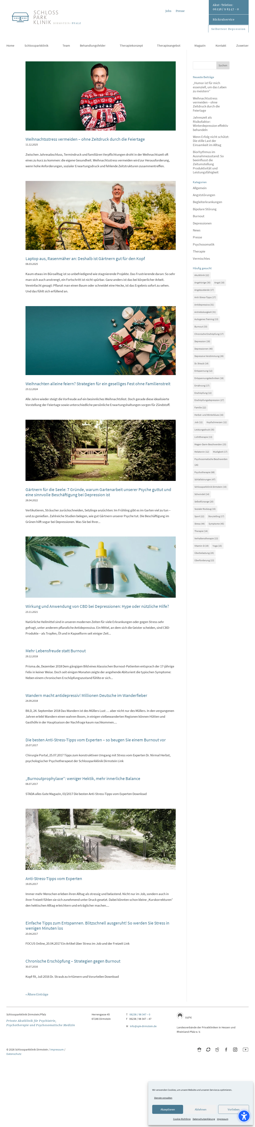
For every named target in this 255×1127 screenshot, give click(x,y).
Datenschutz (13, 1054)
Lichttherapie (203, 436)
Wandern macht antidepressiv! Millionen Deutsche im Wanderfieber (86, 695)
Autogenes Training (206, 319)
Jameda (217, 1049)
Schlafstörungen (205, 479)
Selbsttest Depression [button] (228, 29)
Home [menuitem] (10, 45)
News (196, 230)
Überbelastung (204, 552)
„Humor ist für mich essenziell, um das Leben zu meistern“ (210, 87)
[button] (223, 65)
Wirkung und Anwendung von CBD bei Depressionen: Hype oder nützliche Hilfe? (97, 606)
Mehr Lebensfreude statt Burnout (56, 650)
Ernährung (202, 385)
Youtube (245, 1049)
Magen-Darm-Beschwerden (210, 444)
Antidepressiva (204, 304)
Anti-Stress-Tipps (205, 297)
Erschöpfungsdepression (209, 400)
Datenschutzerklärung (204, 1118)
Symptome (216, 523)
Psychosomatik (203, 244)
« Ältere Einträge (37, 994)
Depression (202, 341)
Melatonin (201, 451)
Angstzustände (204, 289)
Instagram (235, 1049)
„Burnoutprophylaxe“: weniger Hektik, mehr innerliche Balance (83, 778)
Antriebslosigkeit (205, 311)
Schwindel (201, 494)
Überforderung (204, 560)
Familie (200, 407)
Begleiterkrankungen (207, 202)
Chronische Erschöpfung (209, 333)
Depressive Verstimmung (209, 356)
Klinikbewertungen (199, 1049)
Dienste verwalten (163, 1097)
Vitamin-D (201, 545)
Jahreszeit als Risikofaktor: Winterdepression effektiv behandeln (210, 123)
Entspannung (203, 370)
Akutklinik (201, 275)
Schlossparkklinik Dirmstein (210, 486)
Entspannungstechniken (209, 378)
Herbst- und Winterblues (209, 414)
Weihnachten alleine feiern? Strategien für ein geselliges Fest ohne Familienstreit (98, 383)
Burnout (198, 216)
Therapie (199, 251)
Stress (199, 523)
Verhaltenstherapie (206, 538)
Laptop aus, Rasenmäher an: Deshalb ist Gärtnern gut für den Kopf (85, 258)
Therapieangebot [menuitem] (168, 45)
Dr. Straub (201, 363)
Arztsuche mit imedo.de (208, 1049)
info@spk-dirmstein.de (143, 1026)
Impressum (222, 1118)
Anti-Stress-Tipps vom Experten (54, 878)
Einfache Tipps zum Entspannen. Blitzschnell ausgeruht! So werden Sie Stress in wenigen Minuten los (97, 925)
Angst (219, 282)
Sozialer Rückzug (205, 508)
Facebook (226, 1049)
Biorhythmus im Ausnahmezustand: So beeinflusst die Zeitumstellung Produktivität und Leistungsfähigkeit (208, 162)
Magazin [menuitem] (200, 45)
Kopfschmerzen (217, 422)
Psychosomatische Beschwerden (211, 462)
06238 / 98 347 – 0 (139, 1014)
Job (198, 422)
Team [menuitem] (66, 45)
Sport (199, 516)
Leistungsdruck (204, 429)
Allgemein (200, 188)
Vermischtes (201, 258)
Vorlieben (233, 1109)
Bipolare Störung (205, 209)
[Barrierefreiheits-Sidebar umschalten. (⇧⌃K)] (244, 1116)
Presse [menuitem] (180, 11)
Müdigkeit (220, 451)
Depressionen (202, 223)
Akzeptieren (168, 1109)
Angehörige (202, 282)
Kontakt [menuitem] (221, 45)
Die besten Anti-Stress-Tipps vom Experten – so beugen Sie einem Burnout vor (96, 740)
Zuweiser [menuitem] (242, 45)
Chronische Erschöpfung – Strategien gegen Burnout (73, 961)
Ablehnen (200, 1109)
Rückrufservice (223, 19)
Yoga (217, 545)
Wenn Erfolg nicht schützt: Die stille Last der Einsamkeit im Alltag (211, 141)
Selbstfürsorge (204, 501)
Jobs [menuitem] (168, 11)
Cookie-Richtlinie (182, 1118)
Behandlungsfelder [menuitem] (93, 45)
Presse (197, 237)
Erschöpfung (203, 392)
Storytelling (216, 516)
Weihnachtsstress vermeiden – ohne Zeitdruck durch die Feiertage (85, 139)
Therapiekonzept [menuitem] (131, 45)
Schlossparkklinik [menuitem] (36, 45)
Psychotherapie (204, 472)
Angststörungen (204, 195)
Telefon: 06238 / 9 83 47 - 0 (226, 7)
